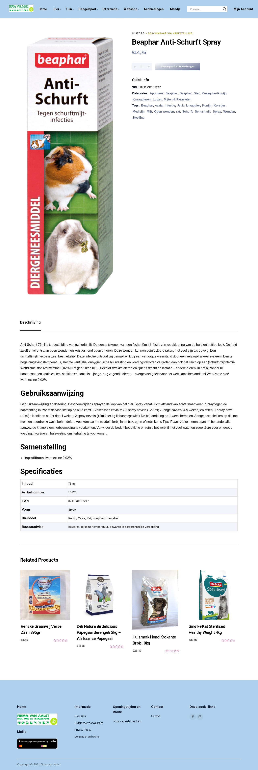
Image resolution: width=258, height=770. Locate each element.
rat (178, 111)
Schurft (187, 111)
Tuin (69, 9)
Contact (155, 716)
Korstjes (220, 105)
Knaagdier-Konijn (214, 93)
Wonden (229, 111)
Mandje (175, 9)
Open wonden (164, 111)
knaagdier (193, 105)
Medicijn (139, 111)
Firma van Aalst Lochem (127, 721)
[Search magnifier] (224, 9)
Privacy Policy (83, 730)
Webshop (130, 9)
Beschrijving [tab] (30, 322)
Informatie (110, 9)
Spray (217, 111)
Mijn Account (243, 9)
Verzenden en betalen (87, 737)
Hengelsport (87, 9)
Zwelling (139, 117)
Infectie (170, 105)
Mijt (149, 111)
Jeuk (180, 105)
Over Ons (80, 716)
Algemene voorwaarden (89, 723)
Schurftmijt (203, 111)
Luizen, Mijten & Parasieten (172, 99)
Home (42, 9)
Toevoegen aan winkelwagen (177, 66)
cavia (158, 105)
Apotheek (156, 93)
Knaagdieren (142, 99)
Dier (56, 9)
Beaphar (171, 93)
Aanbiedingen (154, 9)
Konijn (206, 105)
